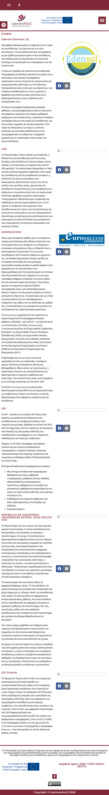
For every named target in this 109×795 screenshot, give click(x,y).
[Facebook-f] (19, 5)
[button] (3, 25)
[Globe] (66, 85)
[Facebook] (59, 85)
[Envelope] (9, 5)
